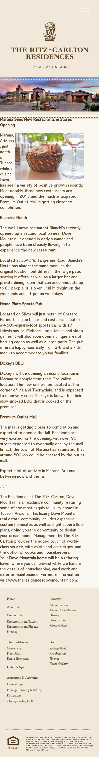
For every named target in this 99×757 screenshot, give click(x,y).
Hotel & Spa (15, 667)
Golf (52, 642)
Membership (58, 653)
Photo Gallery (59, 625)
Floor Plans (14, 653)
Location (55, 599)
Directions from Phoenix (23, 626)
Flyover (54, 658)
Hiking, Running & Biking (24, 690)
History (54, 615)
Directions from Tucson (22, 621)
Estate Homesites (18, 658)
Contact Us (14, 615)
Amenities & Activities (22, 677)
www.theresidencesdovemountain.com (42, 580)
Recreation (14, 695)
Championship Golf (20, 701)
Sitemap (12, 631)
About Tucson (59, 605)
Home (11, 599)
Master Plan (15, 648)
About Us (13, 607)
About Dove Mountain (64, 610)
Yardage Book (58, 648)
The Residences (17, 642)
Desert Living (58, 620)
